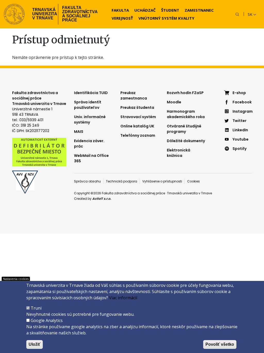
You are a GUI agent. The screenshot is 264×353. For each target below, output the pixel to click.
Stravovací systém (138, 116)
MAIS (78, 131)
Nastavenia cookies (16, 279)
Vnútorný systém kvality (166, 18)
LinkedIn (240, 130)
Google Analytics (47, 320)
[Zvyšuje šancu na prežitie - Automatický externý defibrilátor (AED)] (39, 151)
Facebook (242, 102)
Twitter (239, 120)
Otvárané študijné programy (184, 129)
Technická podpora (121, 181)
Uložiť (34, 344)
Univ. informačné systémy (90, 119)
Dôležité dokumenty (186, 140)
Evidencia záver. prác (89, 143)
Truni (36, 308)
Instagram (242, 111)
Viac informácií (123, 298)
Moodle (174, 102)
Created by (92, 198)
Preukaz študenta (137, 107)
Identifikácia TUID (91, 92)
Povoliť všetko (219, 344)
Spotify (239, 148)
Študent (170, 10)
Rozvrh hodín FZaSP (185, 92)
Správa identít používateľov (87, 104)
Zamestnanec (199, 10)
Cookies (193, 181)
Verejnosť (122, 18)
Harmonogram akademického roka (186, 114)
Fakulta (120, 10)
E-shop (239, 92)
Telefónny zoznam (137, 135)
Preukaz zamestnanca (133, 95)
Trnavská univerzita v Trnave (43, 13)
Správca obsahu (87, 181)
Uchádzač (145, 10)
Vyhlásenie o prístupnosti (162, 181)
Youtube (241, 139)
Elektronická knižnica (178, 153)
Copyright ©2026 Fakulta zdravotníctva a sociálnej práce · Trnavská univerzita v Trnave (143, 193)
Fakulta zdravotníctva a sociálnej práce (80, 13)
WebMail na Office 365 (91, 158)
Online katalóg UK (137, 126)
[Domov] (14, 14)
